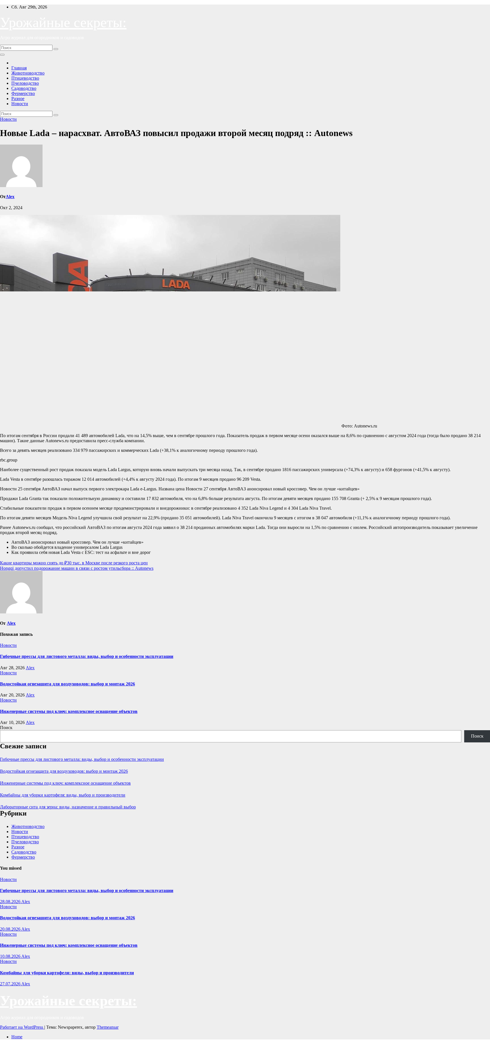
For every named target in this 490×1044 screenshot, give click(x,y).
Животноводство (28, 73)
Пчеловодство (25, 83)
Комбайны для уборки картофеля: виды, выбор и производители (62, 795)
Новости (19, 103)
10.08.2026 (10, 956)
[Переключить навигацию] (2, 55)
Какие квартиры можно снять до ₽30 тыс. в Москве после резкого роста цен (74, 562)
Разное (17, 98)
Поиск (6, 727)
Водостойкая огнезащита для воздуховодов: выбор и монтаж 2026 (67, 683)
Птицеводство (25, 78)
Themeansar (108, 1027)
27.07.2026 (10, 983)
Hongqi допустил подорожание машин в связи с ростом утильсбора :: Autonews (76, 568)
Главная (19, 67)
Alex (10, 196)
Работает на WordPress (22, 1027)
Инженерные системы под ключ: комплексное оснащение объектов (69, 711)
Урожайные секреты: (63, 22)
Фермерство (23, 93)
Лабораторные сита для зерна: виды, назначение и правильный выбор (68, 806)
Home (16, 1036)
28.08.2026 (10, 901)
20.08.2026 (10, 929)
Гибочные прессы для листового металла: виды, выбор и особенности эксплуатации (86, 656)
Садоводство (23, 88)
